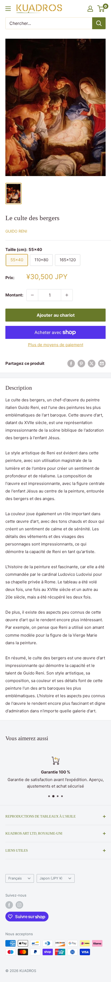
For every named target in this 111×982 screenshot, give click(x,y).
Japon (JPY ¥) (51, 878)
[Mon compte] (90, 9)
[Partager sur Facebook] (71, 363)
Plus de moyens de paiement (55, 344)
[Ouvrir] (8, 8)
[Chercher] (99, 23)
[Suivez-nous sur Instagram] (19, 905)
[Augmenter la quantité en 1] (66, 295)
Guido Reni (16, 231)
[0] (101, 8)
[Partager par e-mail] (102, 363)
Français (15, 878)
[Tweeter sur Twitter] (91, 363)
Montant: (14, 294)
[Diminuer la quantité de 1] (32, 295)
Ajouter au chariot (56, 315)
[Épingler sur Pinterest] (81, 363)
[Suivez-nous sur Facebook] (9, 905)
